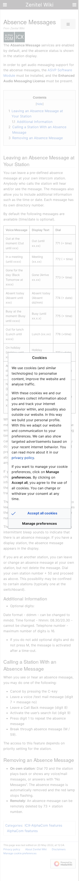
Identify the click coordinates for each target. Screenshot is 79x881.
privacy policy (23, 458)
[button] (39, 513)
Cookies (39, 357)
